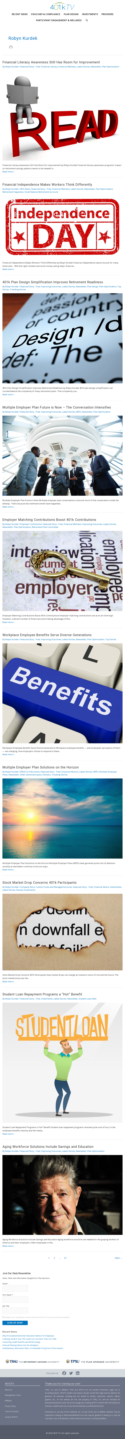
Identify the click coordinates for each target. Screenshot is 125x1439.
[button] (87, 20)
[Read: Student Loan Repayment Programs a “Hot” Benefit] (62, 1062)
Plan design (92, 286)
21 (65, 1257)
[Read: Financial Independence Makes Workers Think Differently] (62, 226)
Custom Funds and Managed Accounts (54, 887)
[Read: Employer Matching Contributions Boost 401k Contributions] (62, 570)
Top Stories (110, 639)
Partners (47, 774)
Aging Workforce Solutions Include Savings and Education (48, 1147)
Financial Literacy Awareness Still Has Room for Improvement (51, 62)
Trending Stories (18, 289)
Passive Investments (25, 889)
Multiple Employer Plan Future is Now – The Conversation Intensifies (56, 407)
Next (119, 1257)
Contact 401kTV (11, 1417)
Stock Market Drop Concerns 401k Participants (39, 883)
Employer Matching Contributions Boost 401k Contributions (49, 520)
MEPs (78, 411)
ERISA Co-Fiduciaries (30, 771)
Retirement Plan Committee (45, 527)
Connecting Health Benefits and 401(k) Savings (21, 1342)
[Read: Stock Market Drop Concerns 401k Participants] (62, 931)
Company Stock (27, 887)
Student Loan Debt (87, 998)
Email (5, 1283)
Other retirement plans (31, 774)
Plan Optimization (110, 66)
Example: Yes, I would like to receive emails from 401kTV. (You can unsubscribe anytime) (36, 1317)
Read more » (8, 171)
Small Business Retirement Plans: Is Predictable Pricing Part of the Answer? (32, 1348)
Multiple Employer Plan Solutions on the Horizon (40, 767)
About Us (8, 1390)
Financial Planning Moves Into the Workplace (20, 1345)
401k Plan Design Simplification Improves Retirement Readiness (52, 282)
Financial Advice (101, 887)
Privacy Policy (10, 1406)
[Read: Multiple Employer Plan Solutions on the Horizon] (62, 818)
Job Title (5, 1306)
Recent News (20, 14)
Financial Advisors (69, 771)
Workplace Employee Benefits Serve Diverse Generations (47, 635)
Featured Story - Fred (30, 66)
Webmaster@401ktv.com (74, 1415)
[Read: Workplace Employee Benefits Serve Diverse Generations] (62, 693)
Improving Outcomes (51, 286)
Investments (90, 14)
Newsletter (96, 66)
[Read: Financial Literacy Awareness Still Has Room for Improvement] (62, 115)
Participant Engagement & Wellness (59, 20)
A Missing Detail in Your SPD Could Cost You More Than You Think (29, 1339)
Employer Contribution (31, 524)
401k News (25, 189)
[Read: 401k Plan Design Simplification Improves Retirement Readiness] (62, 338)
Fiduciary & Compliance (45, 14)
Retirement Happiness (13, 191)
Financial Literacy (49, 66)
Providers (107, 14)
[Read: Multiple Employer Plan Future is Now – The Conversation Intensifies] (62, 455)
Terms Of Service (12, 1411)
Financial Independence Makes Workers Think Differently (47, 185)
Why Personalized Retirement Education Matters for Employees (28, 1335)
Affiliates (8, 1400)
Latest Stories (83, 66)
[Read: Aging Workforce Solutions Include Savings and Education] (62, 1194)
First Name (7, 1295)
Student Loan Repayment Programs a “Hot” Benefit (42, 994)
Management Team (13, 1395)
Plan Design (71, 14)
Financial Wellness (67, 66)
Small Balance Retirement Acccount (41, 191)
